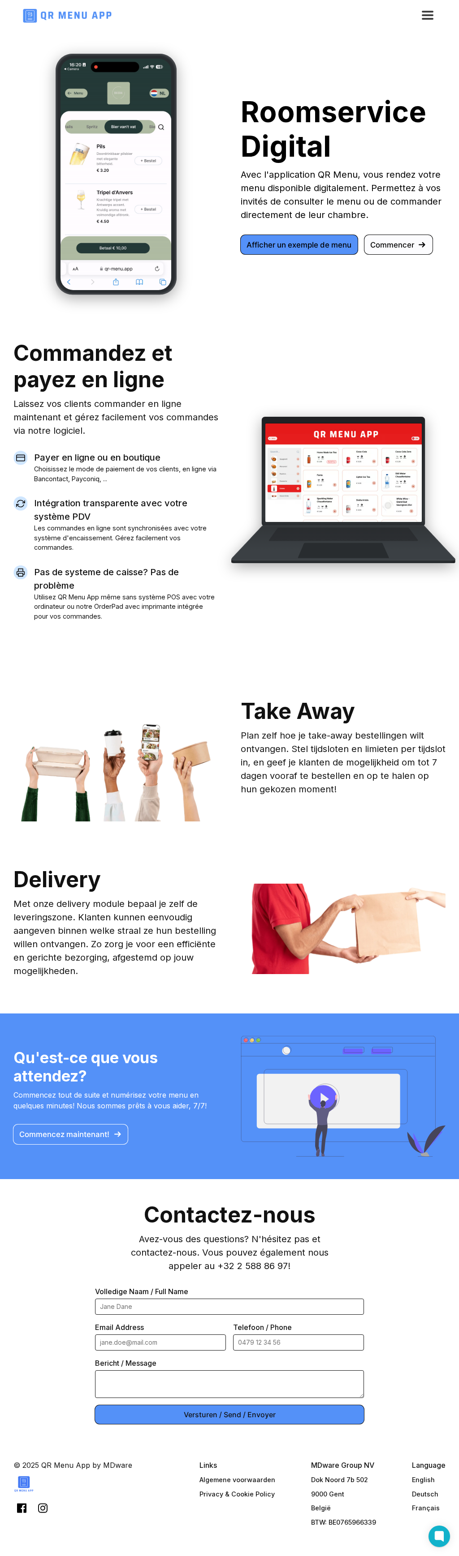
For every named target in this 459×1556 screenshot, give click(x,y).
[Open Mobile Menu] (428, 16)
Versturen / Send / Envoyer (230, 1414)
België (321, 1508)
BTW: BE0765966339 (343, 1522)
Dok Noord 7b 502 (339, 1479)
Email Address (119, 1327)
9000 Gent (327, 1494)
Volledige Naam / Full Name (141, 1291)
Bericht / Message (125, 1363)
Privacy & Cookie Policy (237, 1494)
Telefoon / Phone (262, 1327)
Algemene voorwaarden (237, 1479)
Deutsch (425, 1494)
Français (426, 1508)
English (423, 1479)
